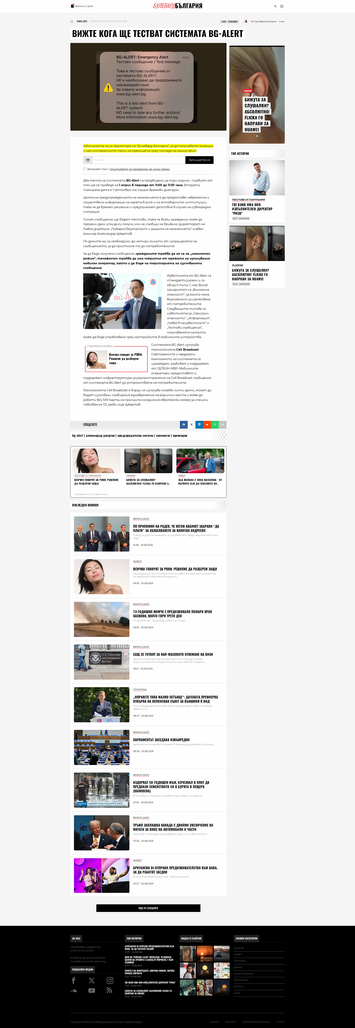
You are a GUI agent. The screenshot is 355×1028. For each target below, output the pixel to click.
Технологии (241, 980)
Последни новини (85, 505)
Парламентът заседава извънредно (161, 739)
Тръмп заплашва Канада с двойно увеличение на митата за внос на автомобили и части (173, 827)
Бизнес (238, 967)
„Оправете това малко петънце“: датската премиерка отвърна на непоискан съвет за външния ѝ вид (175, 699)
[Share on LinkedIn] (199, 425)
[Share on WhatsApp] (215, 425)
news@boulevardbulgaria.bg (88, 961)
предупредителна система (135, 435)
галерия (239, 948)
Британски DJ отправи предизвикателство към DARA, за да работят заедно (175, 870)
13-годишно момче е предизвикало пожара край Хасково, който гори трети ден (172, 613)
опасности (163, 435)
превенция (180, 435)
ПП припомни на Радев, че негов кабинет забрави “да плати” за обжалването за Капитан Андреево (176, 528)
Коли (237, 993)
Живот (238, 954)
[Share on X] (191, 425)
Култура (239, 986)
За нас (76, 938)
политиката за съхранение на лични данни (140, 169)
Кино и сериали (244, 974)
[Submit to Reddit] (207, 425)
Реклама (230, 1022)
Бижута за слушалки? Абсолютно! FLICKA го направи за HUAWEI (257, 115)
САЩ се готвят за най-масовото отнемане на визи (173, 654)
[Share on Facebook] (184, 425)
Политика (240, 961)
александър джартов (100, 435)
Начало (214, 1022)
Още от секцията (148, 908)
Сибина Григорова (82, 950)
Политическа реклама (256, 1022)
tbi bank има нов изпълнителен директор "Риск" (252, 209)
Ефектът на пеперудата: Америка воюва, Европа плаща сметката (150, 972)
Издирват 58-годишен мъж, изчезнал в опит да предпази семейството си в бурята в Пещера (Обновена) (171, 786)
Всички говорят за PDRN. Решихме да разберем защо (175, 569)
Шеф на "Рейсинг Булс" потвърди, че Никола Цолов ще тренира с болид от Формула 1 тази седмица (149, 960)
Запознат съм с (128, 169)
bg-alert (77, 435)
